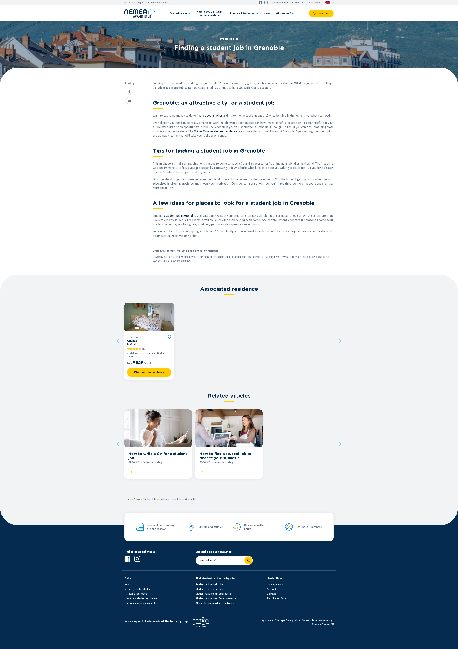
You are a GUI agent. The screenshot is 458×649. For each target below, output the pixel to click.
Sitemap (279, 620)
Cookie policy (309, 620)
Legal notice (267, 620)
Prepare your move (135, 593)
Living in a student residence (140, 598)
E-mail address (206, 560)
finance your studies (210, 115)
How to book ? (275, 584)
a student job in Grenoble (180, 215)
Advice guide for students (138, 589)
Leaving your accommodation (141, 603)
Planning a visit (280, 3)
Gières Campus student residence (215, 131)
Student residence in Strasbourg (213, 593)
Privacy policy (292, 620)
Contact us (297, 3)
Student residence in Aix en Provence (216, 598)
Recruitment (314, 3)
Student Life (150, 499)
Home (127, 499)
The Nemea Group (277, 598)
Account (271, 589)
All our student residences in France (215, 603)
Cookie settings (326, 620)
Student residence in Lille (209, 584)
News (137, 499)
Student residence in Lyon (210, 589)
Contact (271, 593)
